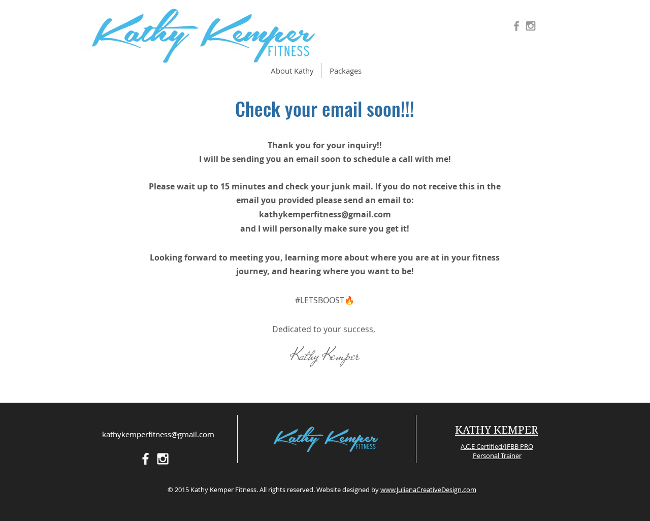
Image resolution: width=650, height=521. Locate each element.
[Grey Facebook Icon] (516, 25)
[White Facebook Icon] (145, 459)
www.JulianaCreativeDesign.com (428, 489)
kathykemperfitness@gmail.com (158, 434)
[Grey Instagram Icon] (530, 25)
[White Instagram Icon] (163, 459)
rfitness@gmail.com (350, 214)
